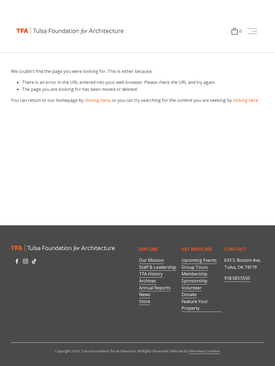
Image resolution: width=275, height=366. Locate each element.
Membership (194, 274)
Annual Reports (155, 288)
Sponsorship (194, 281)
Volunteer (192, 288)
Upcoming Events (199, 260)
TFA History (151, 274)
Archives (147, 281)
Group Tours (195, 267)
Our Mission (151, 260)
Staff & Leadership (157, 267)
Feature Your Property (195, 304)
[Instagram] (25, 261)
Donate (189, 294)
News (144, 294)
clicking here (97, 100)
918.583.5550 (237, 278)
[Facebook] (17, 261)
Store (144, 301)
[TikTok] (34, 261)
